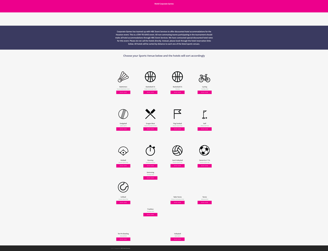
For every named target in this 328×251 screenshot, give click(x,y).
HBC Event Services (125, 248)
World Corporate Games (164, 4)
